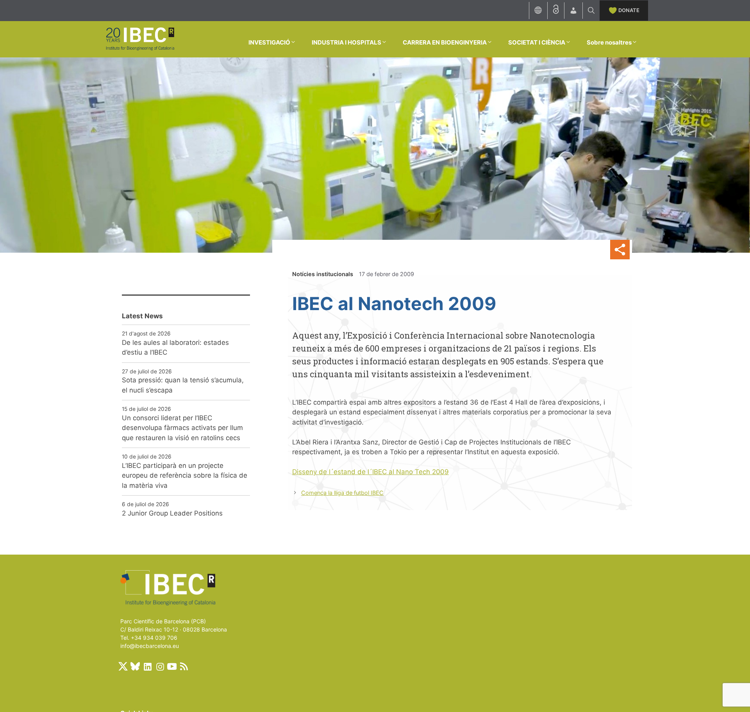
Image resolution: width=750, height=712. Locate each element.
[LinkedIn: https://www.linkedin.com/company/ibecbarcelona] (147, 666)
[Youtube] (172, 666)
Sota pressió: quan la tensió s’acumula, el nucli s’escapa (183, 385)
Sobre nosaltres (609, 42)
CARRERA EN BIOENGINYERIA (445, 42)
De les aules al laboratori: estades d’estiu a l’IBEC (175, 348)
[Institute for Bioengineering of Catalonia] (140, 39)
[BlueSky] (135, 666)
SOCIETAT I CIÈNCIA (536, 42)
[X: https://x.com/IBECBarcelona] (123, 666)
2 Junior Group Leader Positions (172, 513)
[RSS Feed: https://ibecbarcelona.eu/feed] (184, 666)
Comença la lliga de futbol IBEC (342, 492)
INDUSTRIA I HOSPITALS (346, 42)
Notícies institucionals (322, 274)
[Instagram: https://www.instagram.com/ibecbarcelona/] (159, 666)
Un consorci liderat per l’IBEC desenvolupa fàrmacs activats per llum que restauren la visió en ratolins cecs (182, 428)
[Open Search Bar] (591, 10)
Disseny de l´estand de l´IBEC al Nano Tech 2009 (370, 472)
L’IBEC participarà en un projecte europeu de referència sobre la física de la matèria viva (184, 475)
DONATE (628, 10)
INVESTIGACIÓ (269, 42)
